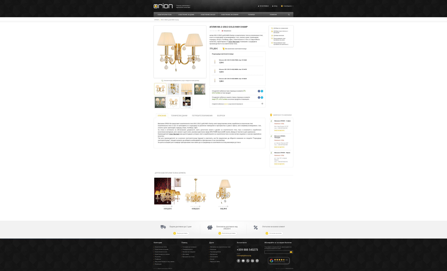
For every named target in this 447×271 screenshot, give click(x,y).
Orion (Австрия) (234, 41)
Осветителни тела (161, 247)
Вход (275, 6)
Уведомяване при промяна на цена (279, 39)
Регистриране (264, 6)
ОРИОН (156, 20)
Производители (215, 252)
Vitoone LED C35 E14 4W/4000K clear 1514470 (233, 69)
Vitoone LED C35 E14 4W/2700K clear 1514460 (233, 60)
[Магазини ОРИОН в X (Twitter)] (248, 261)
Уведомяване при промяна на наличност (281, 43)
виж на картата (279, 130)
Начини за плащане (189, 252)
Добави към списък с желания (281, 31)
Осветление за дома (161, 249)
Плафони (158, 259)
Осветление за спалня (162, 254)
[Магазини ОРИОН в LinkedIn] (252, 261)
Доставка (186, 254)
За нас (212, 259)
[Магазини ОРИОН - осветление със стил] (163, 5)
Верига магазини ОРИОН (165, 268)
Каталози (213, 249)
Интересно (213, 254)
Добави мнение (279, 35)
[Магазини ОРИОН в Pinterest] (257, 261)
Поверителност (188, 249)
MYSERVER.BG (289, 268)
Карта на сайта (215, 261)
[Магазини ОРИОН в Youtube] (243, 261)
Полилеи (158, 257)
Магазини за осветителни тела (220, 247)
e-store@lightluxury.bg (244, 255)
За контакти (214, 257)
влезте (226, 104)
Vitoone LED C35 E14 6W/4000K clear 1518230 (233, 78)
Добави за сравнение (281, 28)
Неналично (227, 31)
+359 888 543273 (247, 249)
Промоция (158, 264)
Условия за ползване (189, 247)
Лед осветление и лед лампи (164, 261)
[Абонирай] (291, 251)
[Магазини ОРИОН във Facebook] (238, 261)
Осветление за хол (161, 252)
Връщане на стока (188, 257)
